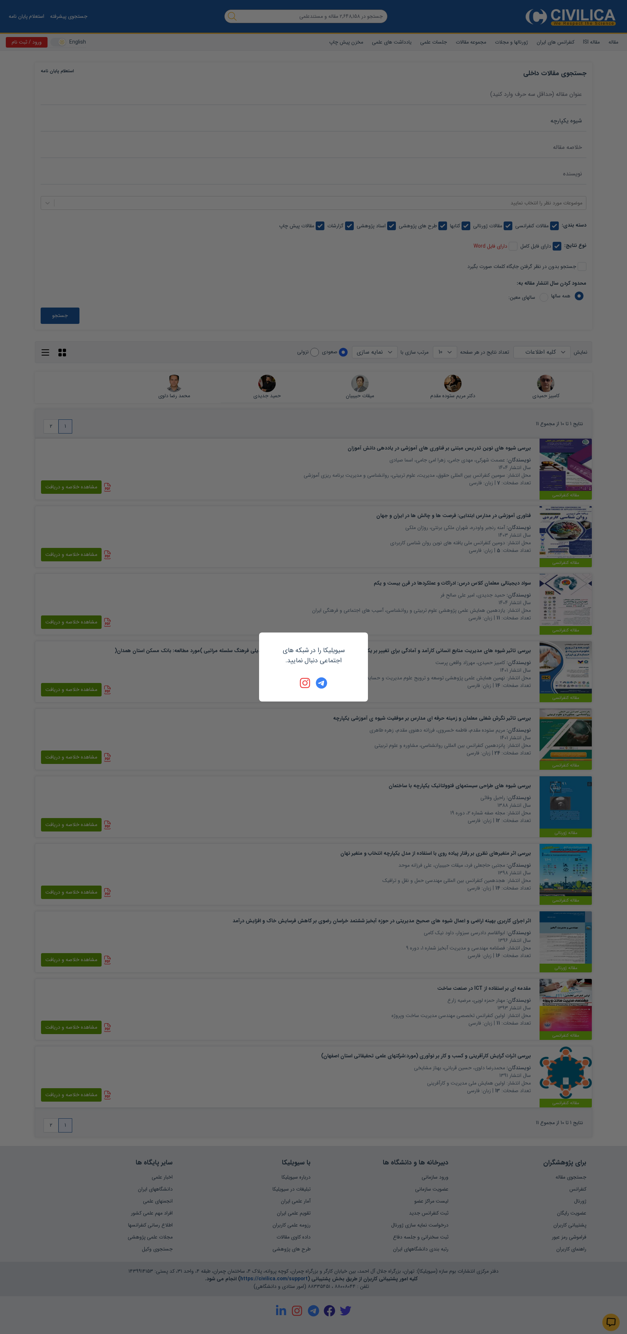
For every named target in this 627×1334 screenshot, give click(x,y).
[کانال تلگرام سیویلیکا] (321, 683)
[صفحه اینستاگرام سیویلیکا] (305, 683)
